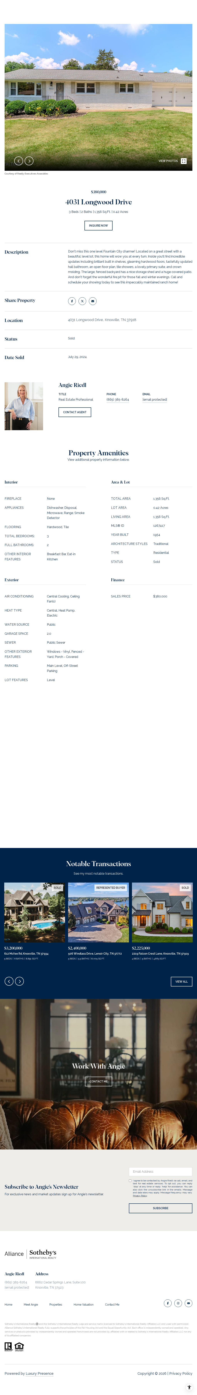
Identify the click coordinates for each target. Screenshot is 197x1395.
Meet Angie (31, 1304)
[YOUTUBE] (188, 1303)
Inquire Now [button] (98, 225)
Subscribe (160, 1208)
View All (181, 981)
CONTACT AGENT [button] (75, 412)
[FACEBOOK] (168, 1303)
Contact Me (112, 1304)
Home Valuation (83, 1304)
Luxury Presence (39, 1373)
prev (18, 160)
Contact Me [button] (99, 1081)
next (29, 160)
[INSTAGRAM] (178, 1303)
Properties (55, 1304)
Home (8, 1304)
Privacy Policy (140, 1195)
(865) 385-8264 (118, 399)
